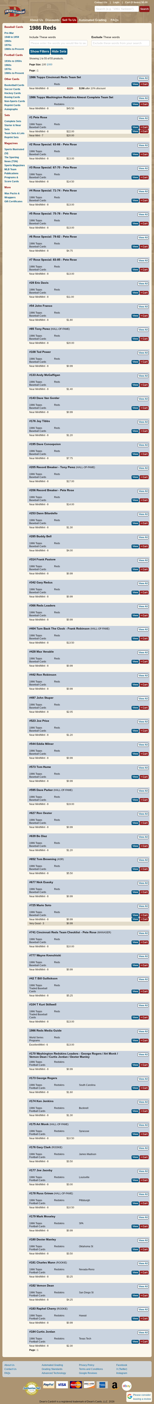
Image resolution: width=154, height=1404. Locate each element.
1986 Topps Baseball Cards (37, 126)
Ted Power (43, 351)
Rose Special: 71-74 (46, 190)
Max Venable (45, 651)
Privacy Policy (86, 1365)
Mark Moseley (45, 1216)
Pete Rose (40, 117)
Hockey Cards (12, 93)
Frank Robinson (79, 628)
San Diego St (86, 1292)
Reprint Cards (12, 105)
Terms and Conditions (91, 1369)
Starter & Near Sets (12, 127)
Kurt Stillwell (47, 1004)
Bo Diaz (41, 836)
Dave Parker (44, 790)
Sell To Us (69, 20)
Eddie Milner (45, 743)
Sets (7, 115)
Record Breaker (47, 467)
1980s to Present (14, 49)
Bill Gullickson (47, 978)
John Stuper (44, 697)
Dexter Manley (80, 1056)
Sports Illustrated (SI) (14, 151)
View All (143, 78)
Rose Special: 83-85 (46, 259)
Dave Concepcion (48, 444)
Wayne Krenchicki (48, 955)
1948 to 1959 (11, 37)
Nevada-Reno (86, 1269)
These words (105, 37)
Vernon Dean (38, 1056)
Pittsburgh (84, 1200)
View (135, 84)
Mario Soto (43, 905)
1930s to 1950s (13, 61)
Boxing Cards (12, 97)
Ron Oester (44, 813)
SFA (81, 1223)
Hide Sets (59, 51)
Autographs (11, 109)
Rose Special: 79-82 (46, 236)
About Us (36, 20)
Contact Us (100, 2)
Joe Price (42, 720)
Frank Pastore (46, 559)
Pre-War (9, 33)
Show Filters (39, 51)
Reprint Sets (11, 137)
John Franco (43, 305)
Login (116, 2)
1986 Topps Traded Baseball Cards (38, 988)
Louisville (84, 1177)
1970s (7, 45)
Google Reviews (88, 1373)
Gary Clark (43, 1147)
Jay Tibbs (43, 421)
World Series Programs (36, 1039)
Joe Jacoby (44, 1170)
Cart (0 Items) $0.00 (136, 2)
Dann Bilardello (47, 513)
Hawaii (83, 1315)
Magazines (11, 143)
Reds (57, 84)
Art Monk (110, 1053)
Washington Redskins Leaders (57, 1053)
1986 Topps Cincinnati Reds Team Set (55, 77)
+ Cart (144, 84)
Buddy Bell (44, 536)
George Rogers (91, 1053)
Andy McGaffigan (48, 375)
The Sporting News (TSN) (11, 159)
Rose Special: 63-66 (46, 144)
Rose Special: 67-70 (46, 167)
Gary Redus (44, 582)
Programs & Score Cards (11, 179)
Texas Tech (85, 1338)
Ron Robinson (46, 674)
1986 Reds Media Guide (45, 1030)
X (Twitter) (121, 1369)
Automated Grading (92, 20)
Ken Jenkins (45, 1101)
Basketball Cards (14, 85)
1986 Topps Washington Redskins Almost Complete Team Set (71, 97)
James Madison (87, 1154)
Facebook (121, 1365)
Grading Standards (52, 1369)
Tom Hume (43, 766)
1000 (49, 64)
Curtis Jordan (58, 1056)
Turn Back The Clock (50, 628)
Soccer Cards (12, 89)
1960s (7, 41)
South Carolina (87, 1085)
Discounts (52, 20)
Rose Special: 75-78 (46, 213)
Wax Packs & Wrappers (12, 195)
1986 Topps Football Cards (37, 1063)
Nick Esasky (44, 882)
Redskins (59, 104)
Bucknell (83, 1108)
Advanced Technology (54, 1373)
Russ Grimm (44, 1193)
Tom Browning (46, 859)
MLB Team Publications (11, 171)
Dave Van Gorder (47, 398)
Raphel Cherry (46, 1308)
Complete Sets (12, 121)
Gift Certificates (13, 201)
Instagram (121, 1373)
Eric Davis (42, 282)
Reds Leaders (45, 605)
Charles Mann (45, 1262)
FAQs (115, 20)
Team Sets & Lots (14, 133)
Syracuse (84, 1131)
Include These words (42, 37)
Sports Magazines (14, 165)
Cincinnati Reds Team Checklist (58, 932)
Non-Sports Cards (14, 101)
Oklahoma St (86, 1246)
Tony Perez (42, 328)
